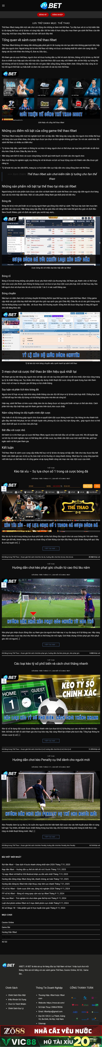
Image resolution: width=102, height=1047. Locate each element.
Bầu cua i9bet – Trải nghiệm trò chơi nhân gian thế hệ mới (26, 898)
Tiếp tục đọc (51, 548)
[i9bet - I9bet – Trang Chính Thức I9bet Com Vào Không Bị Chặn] (51, 5)
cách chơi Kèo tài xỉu (38, 557)
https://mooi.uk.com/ (56, 1003)
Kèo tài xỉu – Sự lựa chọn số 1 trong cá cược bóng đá (51, 471)
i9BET (21, 966)
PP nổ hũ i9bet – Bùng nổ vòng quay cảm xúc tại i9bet (25, 893)
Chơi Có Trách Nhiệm (17, 1004)
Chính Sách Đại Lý (16, 1008)
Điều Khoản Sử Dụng (17, 999)
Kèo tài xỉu (69, 557)
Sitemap (42, 1023)
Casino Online (8, 922)
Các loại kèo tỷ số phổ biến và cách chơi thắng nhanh (51, 663)
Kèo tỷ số (67, 749)
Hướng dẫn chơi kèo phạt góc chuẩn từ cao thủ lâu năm (51, 567)
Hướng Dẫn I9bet (9, 932)
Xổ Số (4, 942)
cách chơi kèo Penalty (38, 845)
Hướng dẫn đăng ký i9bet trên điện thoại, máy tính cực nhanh (28, 884)
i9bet (24, 33)
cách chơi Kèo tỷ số (38, 749)
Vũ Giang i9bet (64, 478)
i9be (52, 995)
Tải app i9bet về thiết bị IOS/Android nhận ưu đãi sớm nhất (27, 874)
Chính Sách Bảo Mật (17, 995)
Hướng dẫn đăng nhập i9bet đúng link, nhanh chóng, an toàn (27, 879)
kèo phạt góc (74, 653)
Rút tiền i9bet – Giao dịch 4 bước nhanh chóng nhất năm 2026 (28, 864)
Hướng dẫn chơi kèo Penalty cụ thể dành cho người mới (51, 760)
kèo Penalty (71, 845)
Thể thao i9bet (8, 27)
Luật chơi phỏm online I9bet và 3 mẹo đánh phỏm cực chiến (27, 903)
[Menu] (3, 5)
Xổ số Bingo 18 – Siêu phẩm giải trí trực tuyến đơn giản (26, 908)
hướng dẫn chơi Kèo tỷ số (55, 749)
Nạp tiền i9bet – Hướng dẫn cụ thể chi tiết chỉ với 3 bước (26, 869)
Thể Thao (51, 468)
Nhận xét (94, 557)
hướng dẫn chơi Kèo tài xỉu (55, 557)
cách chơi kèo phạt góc (39, 653)
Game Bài (6, 927)
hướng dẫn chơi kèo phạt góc (58, 653)
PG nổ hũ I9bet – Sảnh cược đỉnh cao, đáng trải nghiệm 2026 (28, 888)
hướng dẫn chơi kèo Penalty (56, 845)
